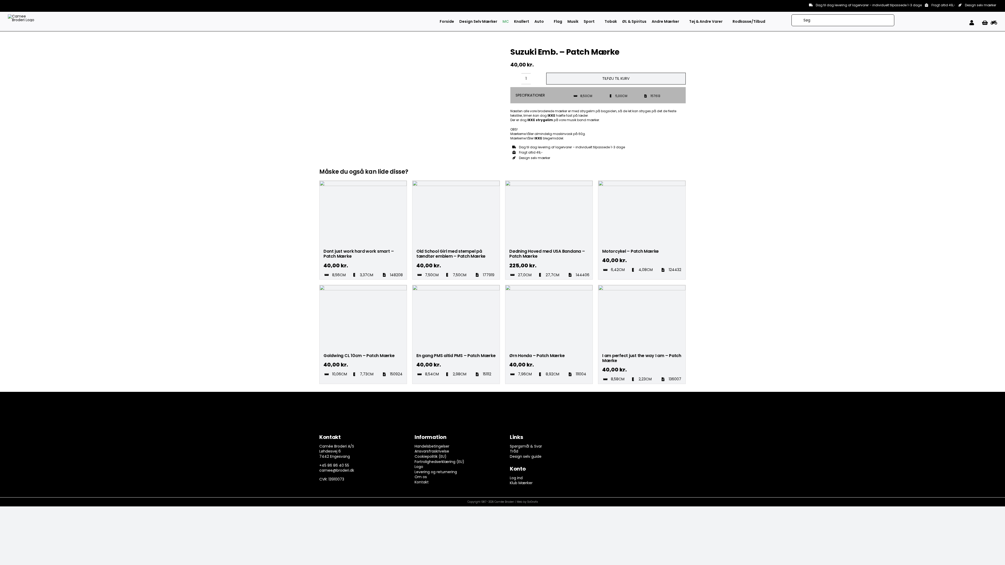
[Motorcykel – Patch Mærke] (641, 183)
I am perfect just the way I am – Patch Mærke (641, 358)
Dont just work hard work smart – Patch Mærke (358, 253)
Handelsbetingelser (432, 446)
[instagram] (617, 438)
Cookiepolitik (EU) (430, 456)
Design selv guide (525, 456)
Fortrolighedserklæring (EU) (439, 461)
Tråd (514, 451)
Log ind (516, 478)
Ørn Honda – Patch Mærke (537, 356)
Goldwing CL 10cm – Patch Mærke (359, 356)
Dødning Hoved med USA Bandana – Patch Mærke (547, 253)
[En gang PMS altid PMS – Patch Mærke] (456, 287)
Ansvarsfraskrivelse (432, 451)
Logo (419, 466)
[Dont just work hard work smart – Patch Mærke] (363, 183)
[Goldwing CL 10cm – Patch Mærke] (363, 287)
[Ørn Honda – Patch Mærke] (549, 287)
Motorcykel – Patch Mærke (630, 251)
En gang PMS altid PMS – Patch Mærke (456, 356)
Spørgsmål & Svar (526, 446)
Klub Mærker (521, 482)
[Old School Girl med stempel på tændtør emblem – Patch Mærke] (456, 183)
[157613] (346, 47)
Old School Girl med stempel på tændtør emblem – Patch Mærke (450, 253)
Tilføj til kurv (615, 78)
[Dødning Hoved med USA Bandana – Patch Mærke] (549, 183)
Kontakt (422, 482)
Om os (421, 476)
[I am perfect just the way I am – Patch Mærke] (641, 287)
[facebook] (607, 438)
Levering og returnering (436, 471)
